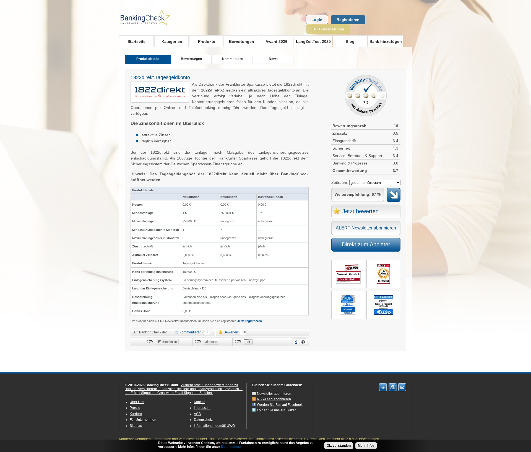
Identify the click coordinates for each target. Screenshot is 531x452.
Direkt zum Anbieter (366, 244)
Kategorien (168, 41)
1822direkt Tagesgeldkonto (160, 77)
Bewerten (231, 332)
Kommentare (232, 59)
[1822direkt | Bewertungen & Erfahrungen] (160, 97)
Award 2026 (273, 41)
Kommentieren (190, 332)
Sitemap (136, 426)
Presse (135, 408)
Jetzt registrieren (249, 321)
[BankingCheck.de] (160, 28)
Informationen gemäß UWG (214, 426)
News (273, 59)
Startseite (136, 41)
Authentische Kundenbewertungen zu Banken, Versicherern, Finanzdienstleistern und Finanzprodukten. (181, 387)
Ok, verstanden (339, 446)
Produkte (202, 41)
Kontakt (199, 402)
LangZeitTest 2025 (312, 41)
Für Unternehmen (327, 29)
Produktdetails (147, 59)
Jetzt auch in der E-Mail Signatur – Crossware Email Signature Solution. (184, 391)
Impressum (202, 408)
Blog (350, 41)
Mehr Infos (366, 446)
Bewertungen (239, 41)
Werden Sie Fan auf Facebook (280, 405)
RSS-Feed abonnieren (274, 399)
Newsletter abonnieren (274, 394)
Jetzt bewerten (360, 211)
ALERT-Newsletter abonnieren (366, 228)
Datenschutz (203, 420)
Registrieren (348, 19)
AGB (197, 414)
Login (316, 19)
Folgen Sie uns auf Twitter (276, 410)
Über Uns (137, 402)
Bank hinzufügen (385, 41)
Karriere (136, 414)
